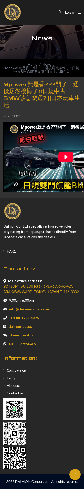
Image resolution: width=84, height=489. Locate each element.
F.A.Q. (11, 251)
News (46, 64)
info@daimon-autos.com (29, 309)
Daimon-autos (21, 335)
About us (13, 385)
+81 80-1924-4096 (24, 318)
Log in (69, 12)
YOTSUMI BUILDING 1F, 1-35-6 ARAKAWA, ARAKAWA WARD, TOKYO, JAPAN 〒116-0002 (41, 289)
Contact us (14, 393)
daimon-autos (20, 326)
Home (32, 64)
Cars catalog (16, 370)
